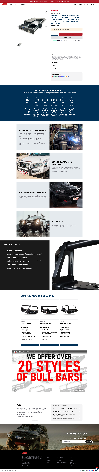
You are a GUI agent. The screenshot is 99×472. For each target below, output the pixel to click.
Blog (57, 459)
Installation (54, 65)
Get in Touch (72, 455)
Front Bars (49, 455)
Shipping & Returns (56, 68)
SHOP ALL (30, 345)
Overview (54, 54)
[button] (91, 4)
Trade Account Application (62, 462)
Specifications (55, 62)
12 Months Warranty (56, 71)
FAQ (71, 457)
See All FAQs (35, 420)
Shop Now (66, 1)
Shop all (48, 462)
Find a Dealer (86, 4)
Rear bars (49, 457)
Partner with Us (59, 460)
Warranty (71, 459)
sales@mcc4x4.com (26, 463)
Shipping (71, 460)
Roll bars (49, 460)
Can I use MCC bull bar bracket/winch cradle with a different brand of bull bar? (64, 415)
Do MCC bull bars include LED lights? (61, 405)
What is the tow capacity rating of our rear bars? (63, 418)
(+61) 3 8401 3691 (26, 462)
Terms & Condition (73, 463)
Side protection (50, 459)
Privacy (71, 465)
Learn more (77, 40)
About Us (58, 455)
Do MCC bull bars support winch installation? (63, 411)
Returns (71, 462)
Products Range (60, 457)
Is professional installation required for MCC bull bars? (65, 408)
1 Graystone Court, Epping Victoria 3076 (30, 460)
